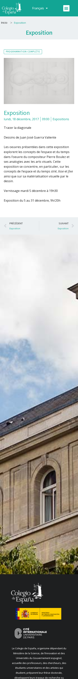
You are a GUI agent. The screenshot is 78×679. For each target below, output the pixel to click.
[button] (66, 8)
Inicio (4, 22)
